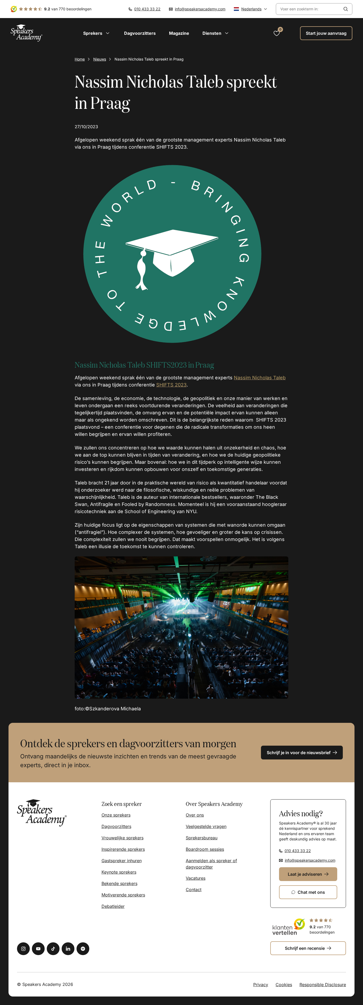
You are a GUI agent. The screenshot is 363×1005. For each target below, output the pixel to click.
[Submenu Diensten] (226, 33)
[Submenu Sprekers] (107, 33)
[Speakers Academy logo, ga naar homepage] (27, 33)
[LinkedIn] (68, 948)
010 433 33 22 (147, 9)
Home (80, 59)
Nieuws (99, 59)
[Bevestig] (345, 9)
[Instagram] (23, 948)
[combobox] (307, 9)
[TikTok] (53, 948)
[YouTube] (38, 948)
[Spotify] (83, 948)
